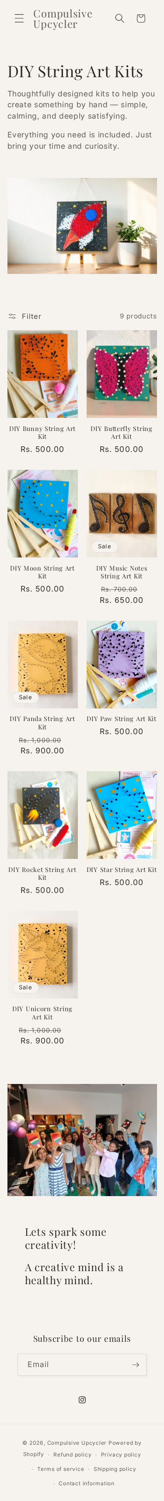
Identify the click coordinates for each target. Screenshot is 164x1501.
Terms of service (60, 1469)
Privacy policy (121, 1454)
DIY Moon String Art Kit (42, 572)
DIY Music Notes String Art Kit (121, 572)
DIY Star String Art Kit (122, 869)
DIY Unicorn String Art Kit (42, 1013)
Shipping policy (115, 1469)
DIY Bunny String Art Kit (42, 432)
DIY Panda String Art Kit (42, 723)
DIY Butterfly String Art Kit (121, 432)
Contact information (87, 1483)
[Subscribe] (135, 1365)
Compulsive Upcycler (77, 1442)
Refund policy (72, 1454)
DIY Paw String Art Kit (122, 718)
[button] (19, 18)
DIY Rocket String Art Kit (42, 873)
